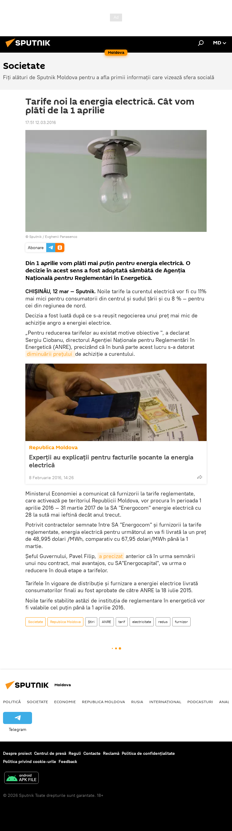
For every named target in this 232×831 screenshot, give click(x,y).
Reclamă (111, 753)
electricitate (141, 621)
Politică (12, 701)
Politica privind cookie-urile (29, 761)
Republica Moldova (53, 447)
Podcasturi (200, 701)
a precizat (111, 556)
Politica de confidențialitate (148, 753)
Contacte (92, 753)
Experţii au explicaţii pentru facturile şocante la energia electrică (111, 461)
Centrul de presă (50, 753)
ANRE (106, 621)
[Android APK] (21, 778)
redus (163, 621)
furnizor (181, 621)
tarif (121, 621)
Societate (35, 621)
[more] (200, 477)
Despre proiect (17, 753)
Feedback (68, 761)
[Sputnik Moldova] (29, 48)
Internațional (165, 701)
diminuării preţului (50, 353)
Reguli (75, 753)
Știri (91, 621)
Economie (65, 701)
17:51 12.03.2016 (40, 122)
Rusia (137, 701)
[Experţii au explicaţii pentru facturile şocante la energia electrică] (116, 402)
